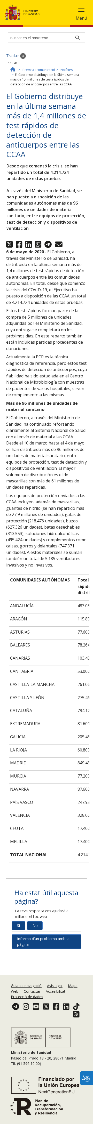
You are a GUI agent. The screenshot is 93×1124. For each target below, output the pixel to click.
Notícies (66, 70)
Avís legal (55, 985)
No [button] (35, 925)
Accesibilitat (55, 991)
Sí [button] (18, 925)
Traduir (13, 55)
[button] (81, 10)
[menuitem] (27, 985)
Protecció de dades (27, 996)
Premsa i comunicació (38, 70)
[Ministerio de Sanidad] (24, 12)
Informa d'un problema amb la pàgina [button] (43, 941)
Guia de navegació (26, 985)
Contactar (32, 991)
